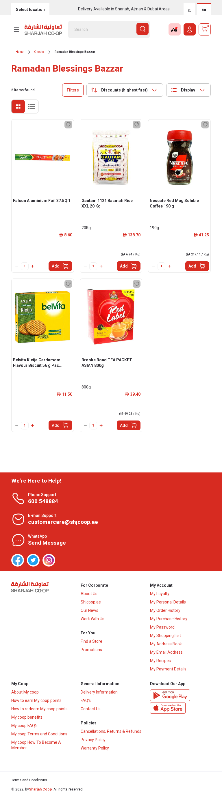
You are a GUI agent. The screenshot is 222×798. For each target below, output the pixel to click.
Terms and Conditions (29, 780)
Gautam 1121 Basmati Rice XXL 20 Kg (107, 203)
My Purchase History (168, 618)
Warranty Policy (95, 748)
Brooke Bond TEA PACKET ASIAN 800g (107, 363)
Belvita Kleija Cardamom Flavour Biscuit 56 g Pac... (37, 363)
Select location (30, 9)
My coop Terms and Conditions (39, 734)
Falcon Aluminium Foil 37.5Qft (41, 200)
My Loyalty (159, 593)
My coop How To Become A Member (36, 745)
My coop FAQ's (24, 725)
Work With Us (92, 618)
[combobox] (124, 90)
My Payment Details (168, 669)
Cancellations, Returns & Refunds (111, 731)
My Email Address (166, 652)
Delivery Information (99, 692)
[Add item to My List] (68, 124)
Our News (89, 610)
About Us (89, 593)
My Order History (165, 610)
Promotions (91, 649)
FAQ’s (86, 700)
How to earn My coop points (36, 700)
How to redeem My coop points (39, 709)
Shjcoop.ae (91, 602)
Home (19, 52)
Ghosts (39, 52)
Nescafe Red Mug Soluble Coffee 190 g (174, 203)
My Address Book (166, 644)
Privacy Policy (93, 739)
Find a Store (91, 641)
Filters (73, 90)
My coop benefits (26, 717)
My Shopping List (165, 635)
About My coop (25, 692)
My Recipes (160, 660)
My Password (162, 627)
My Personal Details (168, 602)
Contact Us (91, 709)
